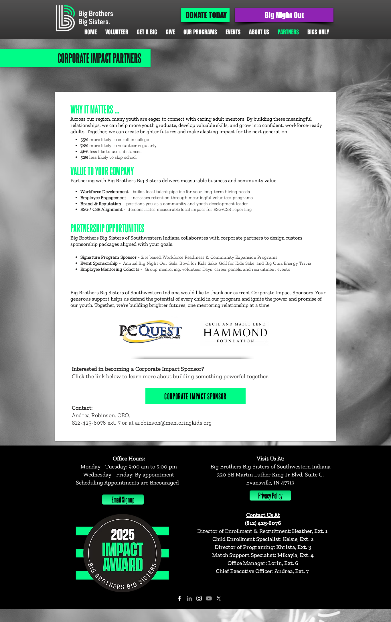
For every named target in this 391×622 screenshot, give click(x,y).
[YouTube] (208, 598)
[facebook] (179, 598)
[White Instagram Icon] (199, 598)
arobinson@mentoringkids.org (173, 422)
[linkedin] (189, 598)
